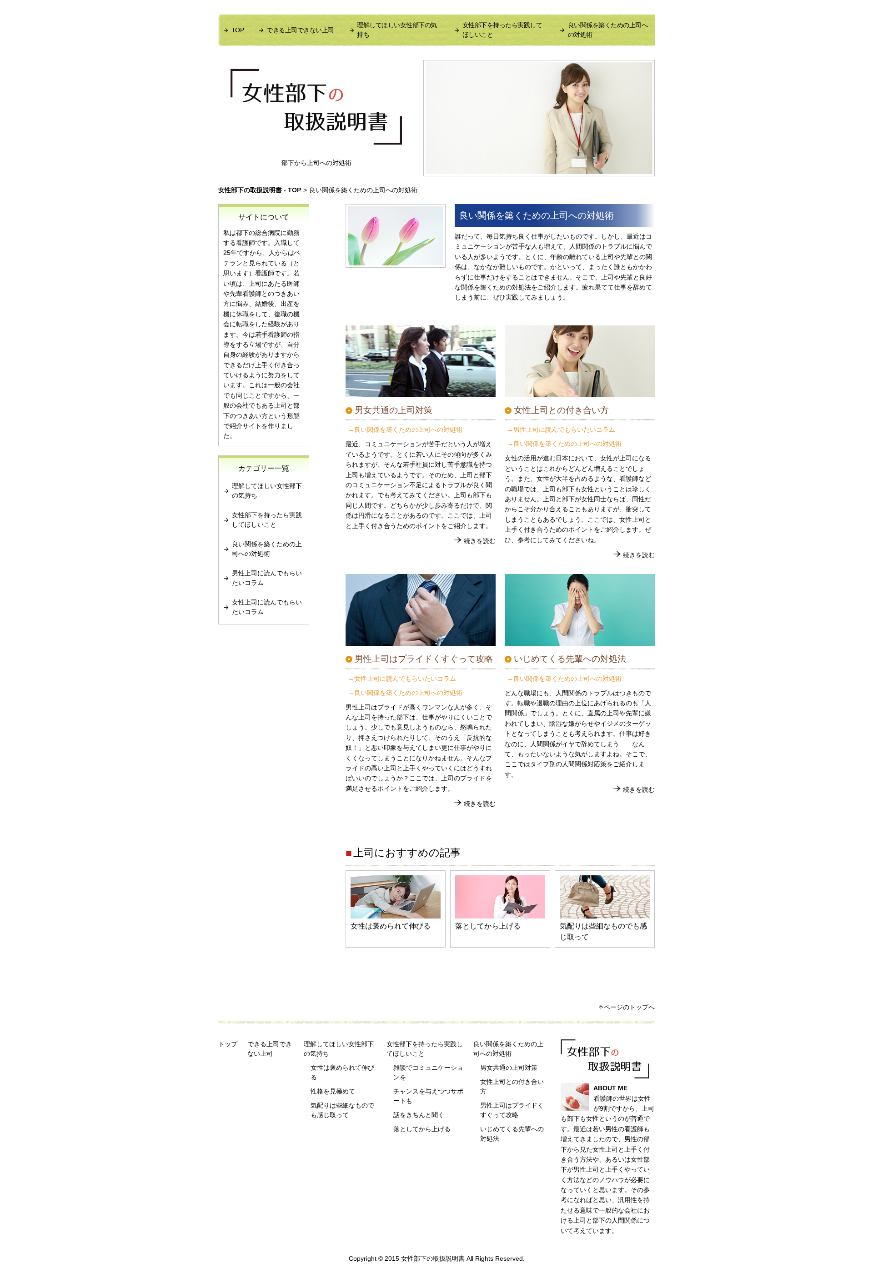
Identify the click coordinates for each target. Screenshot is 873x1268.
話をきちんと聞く (418, 1114)
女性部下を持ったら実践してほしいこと (502, 29)
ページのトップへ (629, 1007)
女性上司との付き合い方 (512, 1086)
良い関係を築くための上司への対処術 (608, 29)
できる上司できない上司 (300, 30)
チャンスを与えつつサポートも (428, 1096)
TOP (237, 30)
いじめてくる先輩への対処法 (512, 1133)
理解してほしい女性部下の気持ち (397, 29)
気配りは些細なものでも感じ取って (603, 931)
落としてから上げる (488, 926)
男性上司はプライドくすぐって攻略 (512, 1110)
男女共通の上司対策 (508, 1067)
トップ (227, 1044)
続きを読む (480, 540)
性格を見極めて (333, 1091)
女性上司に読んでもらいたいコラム (405, 678)
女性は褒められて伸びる (391, 926)
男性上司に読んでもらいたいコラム (564, 429)
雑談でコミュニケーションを (428, 1072)
